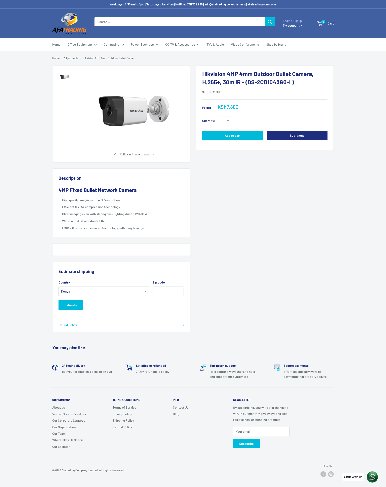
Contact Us (180, 407)
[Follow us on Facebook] (323, 474)
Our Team (59, 433)
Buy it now (297, 135)
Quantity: (208, 120)
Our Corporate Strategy (68, 420)
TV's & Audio (215, 44)
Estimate (71, 305)
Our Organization (64, 427)
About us (58, 407)
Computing (111, 44)
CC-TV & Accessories (180, 44)
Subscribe (246, 443)
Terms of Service (124, 407)
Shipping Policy (123, 420)
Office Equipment (80, 44)
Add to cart (232, 135)
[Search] (270, 21)
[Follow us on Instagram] (331, 474)
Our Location (61, 446)
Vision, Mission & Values (69, 414)
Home (56, 44)
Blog (176, 414)
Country (64, 282)
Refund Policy (67, 325)
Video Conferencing (245, 44)
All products (71, 58)
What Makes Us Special (68, 440)
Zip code (159, 282)
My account (291, 25)
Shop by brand (276, 44)
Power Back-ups (142, 44)
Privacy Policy (122, 414)
